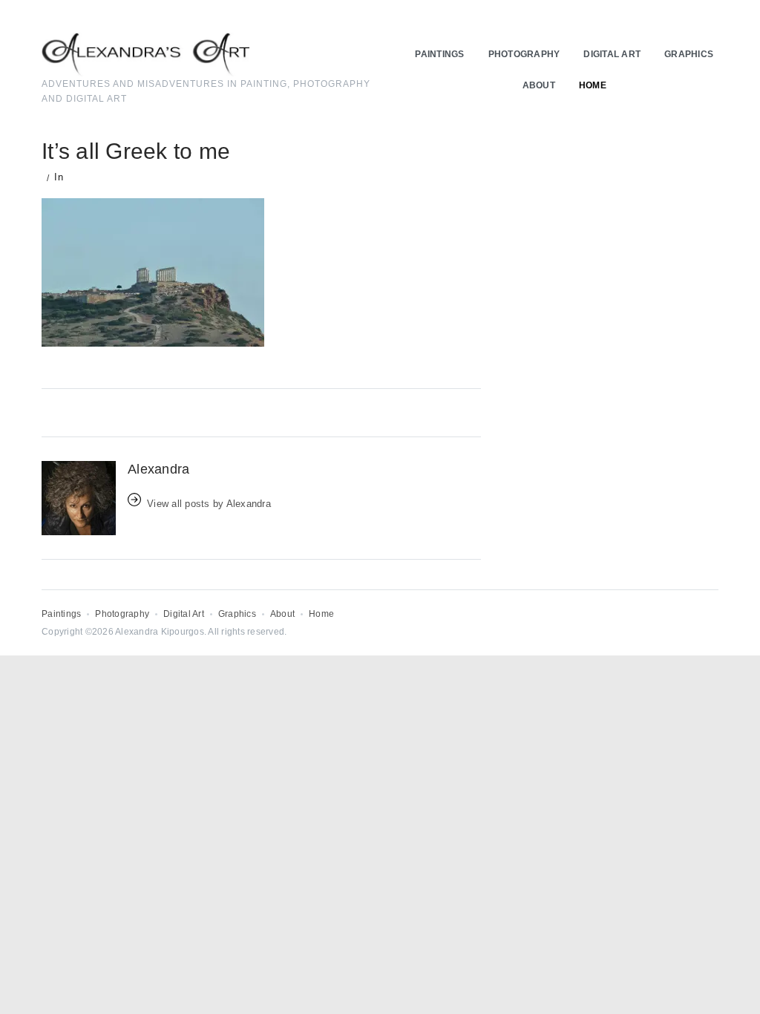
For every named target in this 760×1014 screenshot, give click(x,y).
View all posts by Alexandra (209, 503)
